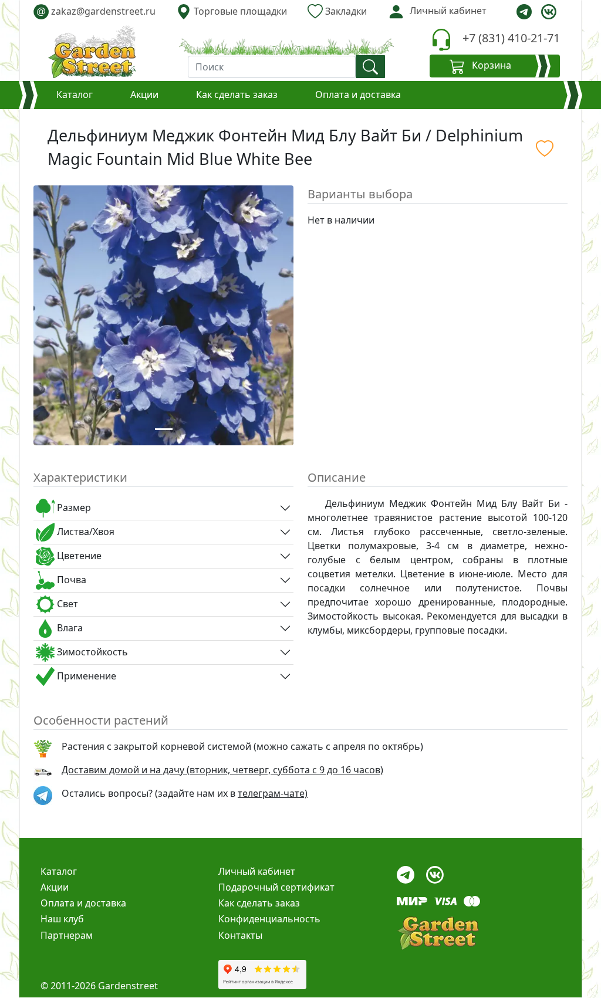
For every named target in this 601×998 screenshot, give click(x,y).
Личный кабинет (256, 871)
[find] (370, 66)
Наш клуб (62, 918)
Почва (70, 579)
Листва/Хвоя (84, 531)
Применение (85, 675)
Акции (144, 94)
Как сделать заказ (237, 94)
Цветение (78, 555)
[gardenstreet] (92, 51)
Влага (69, 627)
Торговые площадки (239, 11)
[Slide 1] (164, 429)
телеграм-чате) (273, 793)
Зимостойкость (91, 651)
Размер (73, 507)
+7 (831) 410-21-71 (511, 38)
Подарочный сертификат (276, 887)
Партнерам (66, 935)
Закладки (345, 11)
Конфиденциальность (269, 918)
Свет (66, 603)
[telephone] (441, 39)
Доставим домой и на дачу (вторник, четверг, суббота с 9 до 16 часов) (222, 769)
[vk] (548, 12)
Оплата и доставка (358, 94)
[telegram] (524, 12)
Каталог (74, 94)
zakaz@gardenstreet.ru (96, 11)
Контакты (240, 935)
